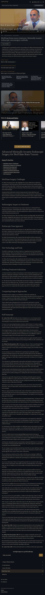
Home (2, 35)
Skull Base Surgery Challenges (10, 163)
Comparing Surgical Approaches (11, 172)
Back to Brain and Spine (23, 146)
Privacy (2, 590)
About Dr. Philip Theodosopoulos (8, 61)
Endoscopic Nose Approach (10, 167)
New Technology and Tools (10, 168)
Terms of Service (4, 591)
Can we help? (5, 44)
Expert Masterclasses (8, 35)
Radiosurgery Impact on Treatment (12, 165)
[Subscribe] (41, 555)
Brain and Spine (16, 35)
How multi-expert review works (8, 67)
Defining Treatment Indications (11, 170)
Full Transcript (7, 174)
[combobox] (22, 5)
